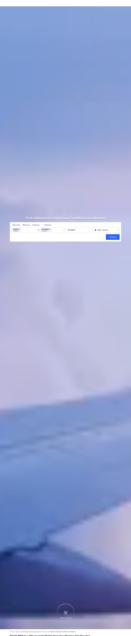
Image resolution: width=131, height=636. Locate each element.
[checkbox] (47, 229)
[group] (24, 234)
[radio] (16, 229)
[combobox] (22, 235)
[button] (19, 233)
